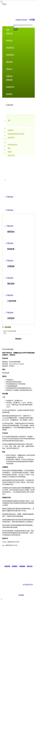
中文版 (32, 20)
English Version (21, 20)
